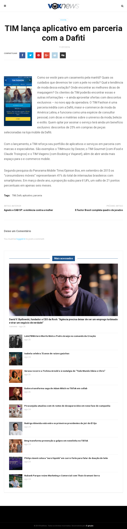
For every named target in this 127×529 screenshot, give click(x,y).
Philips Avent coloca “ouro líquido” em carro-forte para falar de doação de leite (66, 458)
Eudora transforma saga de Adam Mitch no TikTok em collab (55, 388)
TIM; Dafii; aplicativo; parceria (27, 195)
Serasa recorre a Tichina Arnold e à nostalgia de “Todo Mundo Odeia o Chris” (64, 371)
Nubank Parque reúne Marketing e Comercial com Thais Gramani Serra (62, 475)
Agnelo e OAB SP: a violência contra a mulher (28, 210)
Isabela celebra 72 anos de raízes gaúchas (46, 353)
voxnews (13, 326)
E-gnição (89, 526)
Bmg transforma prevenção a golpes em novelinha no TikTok (56, 440)
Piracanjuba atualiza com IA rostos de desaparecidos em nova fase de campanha (67, 406)
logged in (20, 239)
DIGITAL (63, 20)
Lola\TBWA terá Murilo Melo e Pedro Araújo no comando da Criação (60, 336)
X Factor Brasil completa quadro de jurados (99, 210)
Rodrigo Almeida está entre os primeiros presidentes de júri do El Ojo (60, 423)
